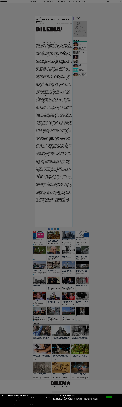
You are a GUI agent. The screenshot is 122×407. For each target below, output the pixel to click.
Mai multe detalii (10, 398)
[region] (61, 400)
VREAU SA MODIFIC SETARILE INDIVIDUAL (109, 400)
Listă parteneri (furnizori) (57, 401)
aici (22, 402)
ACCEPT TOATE (109, 396)
